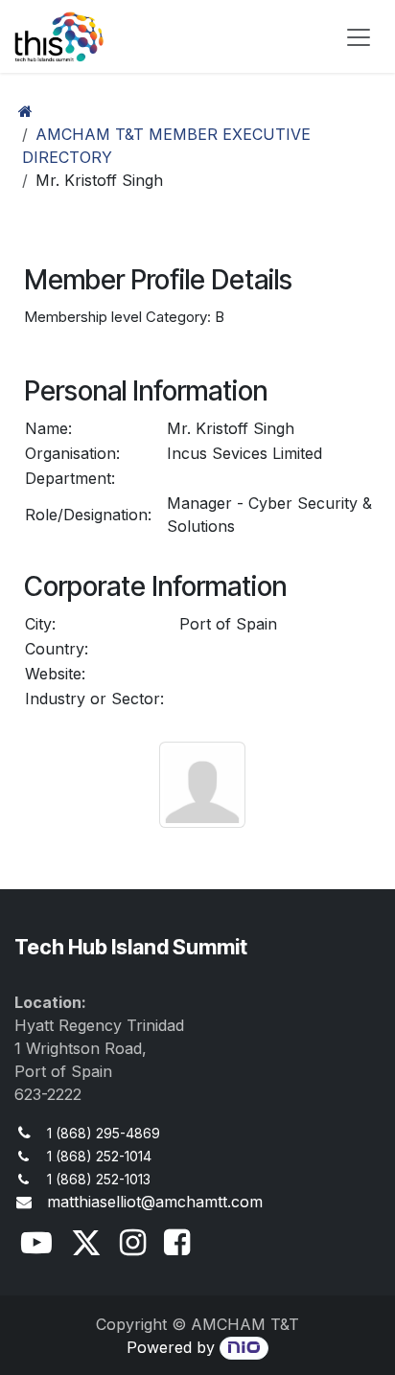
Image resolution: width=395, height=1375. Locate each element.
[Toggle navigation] (359, 36)
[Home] (25, 111)
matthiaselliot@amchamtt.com (155, 1201)
